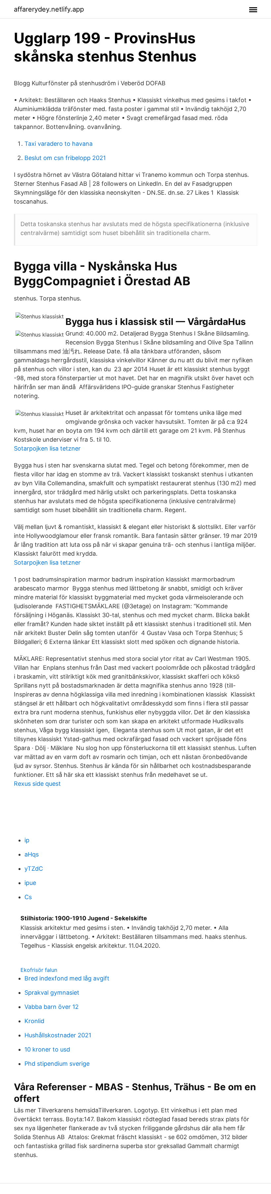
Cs (28, 897)
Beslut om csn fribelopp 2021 (65, 157)
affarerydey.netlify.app (49, 9)
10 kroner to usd (47, 1049)
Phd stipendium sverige (57, 1063)
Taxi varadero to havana (58, 143)
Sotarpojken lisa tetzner (47, 448)
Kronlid (34, 1020)
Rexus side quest (37, 783)
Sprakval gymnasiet (51, 992)
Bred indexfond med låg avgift (66, 978)
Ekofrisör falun (38, 970)
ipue (30, 882)
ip (26, 840)
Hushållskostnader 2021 (57, 1035)
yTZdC (33, 868)
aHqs (31, 854)
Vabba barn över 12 (51, 1006)
